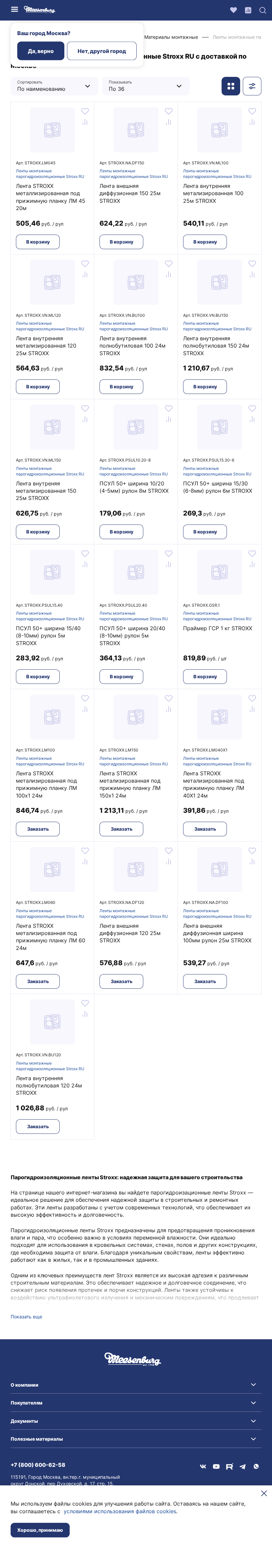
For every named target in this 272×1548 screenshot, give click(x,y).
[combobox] (49, 86)
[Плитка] (231, 86)
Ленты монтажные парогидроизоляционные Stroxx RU (50, 173)
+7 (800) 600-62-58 (38, 1465)
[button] (136, 1385)
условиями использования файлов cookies (120, 1511)
